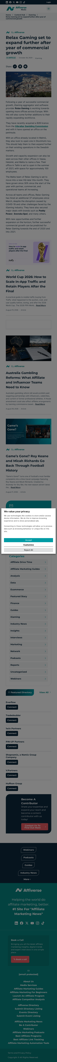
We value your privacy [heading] (17, 511)
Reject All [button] (28, 550)
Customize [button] (28, 545)
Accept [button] (28, 540)
